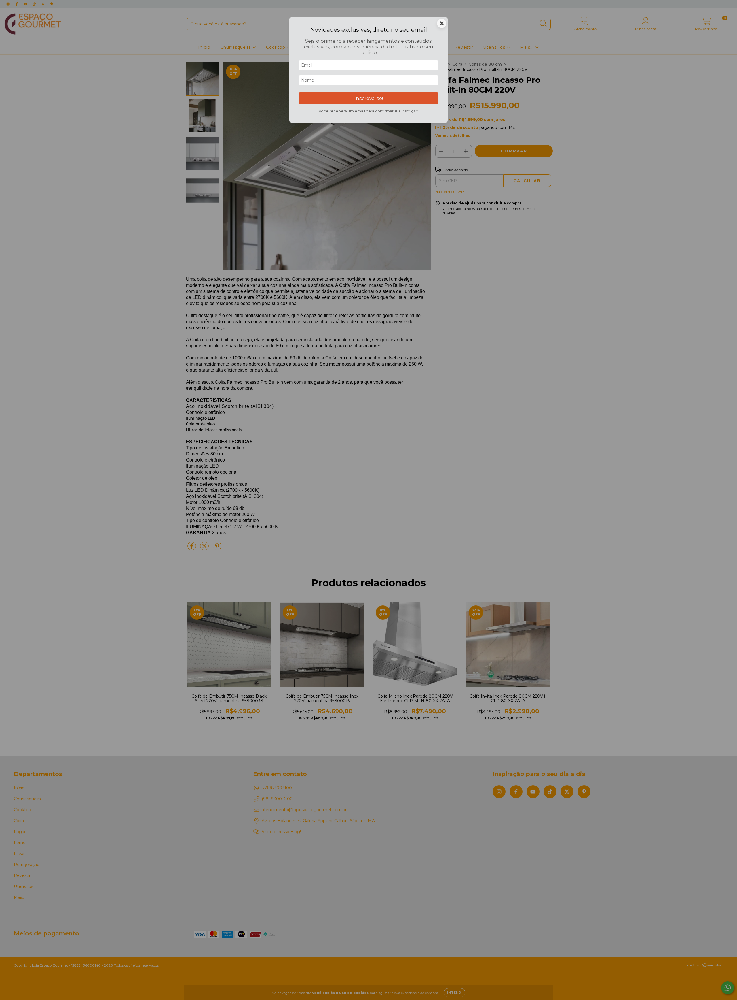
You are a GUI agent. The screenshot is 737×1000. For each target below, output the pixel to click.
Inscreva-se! (368, 98)
